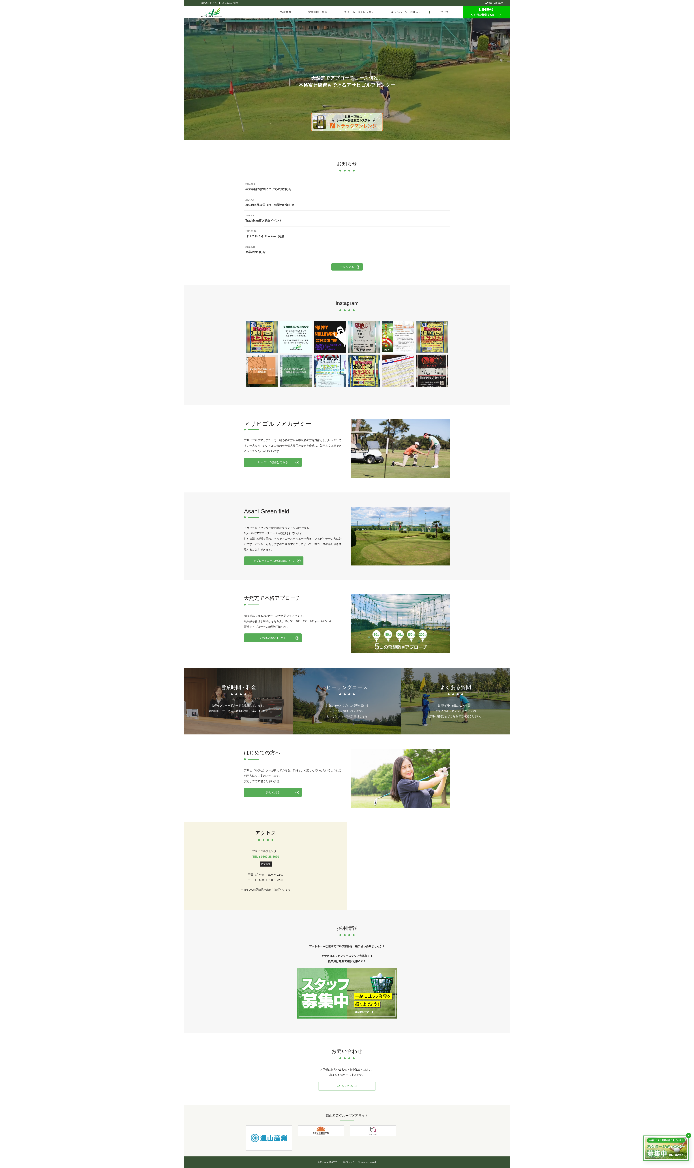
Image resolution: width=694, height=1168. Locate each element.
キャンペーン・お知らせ (406, 12)
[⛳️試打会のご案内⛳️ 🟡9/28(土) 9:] (432, 337)
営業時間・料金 (317, 12)
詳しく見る (273, 792)
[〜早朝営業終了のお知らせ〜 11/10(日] (296, 337)
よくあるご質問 (230, 2)
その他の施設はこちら (272, 637)
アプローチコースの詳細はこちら (273, 560)
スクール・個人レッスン (359, 12)
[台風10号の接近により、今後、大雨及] (296, 371)
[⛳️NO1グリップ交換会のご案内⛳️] (364, 337)
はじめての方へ (209, 2)
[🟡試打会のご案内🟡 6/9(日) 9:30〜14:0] (364, 371)
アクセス (443, 12)
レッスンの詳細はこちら (273, 462)
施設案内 (285, 12)
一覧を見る (347, 266)
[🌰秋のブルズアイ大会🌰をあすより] (398, 337)
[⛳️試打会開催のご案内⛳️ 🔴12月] (262, 337)
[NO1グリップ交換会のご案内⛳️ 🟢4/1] (432, 371)
